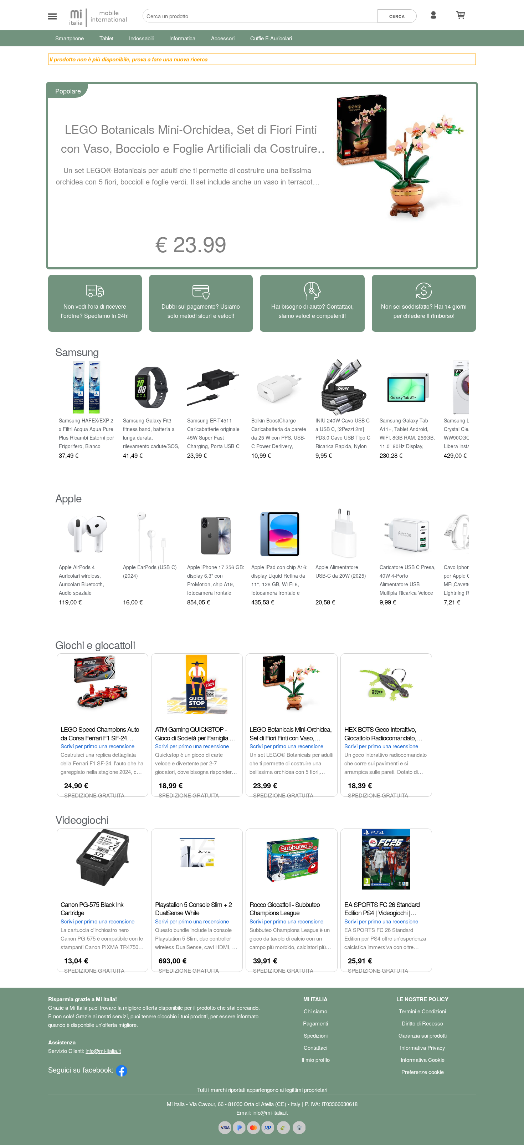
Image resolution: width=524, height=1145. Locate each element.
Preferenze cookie (422, 1071)
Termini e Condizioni (422, 1011)
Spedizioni (316, 1035)
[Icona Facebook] (121, 1069)
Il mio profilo (316, 1059)
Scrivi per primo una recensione (97, 746)
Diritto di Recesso (422, 1023)
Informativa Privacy (422, 1047)
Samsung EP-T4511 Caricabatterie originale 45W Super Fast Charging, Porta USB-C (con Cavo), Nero (213, 437)
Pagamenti (315, 1023)
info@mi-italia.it (103, 1050)
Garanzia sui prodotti (423, 1035)
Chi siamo (315, 1011)
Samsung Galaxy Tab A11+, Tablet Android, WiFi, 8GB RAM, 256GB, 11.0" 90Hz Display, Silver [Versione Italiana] (407, 437)
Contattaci (315, 1047)
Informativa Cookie (423, 1059)
